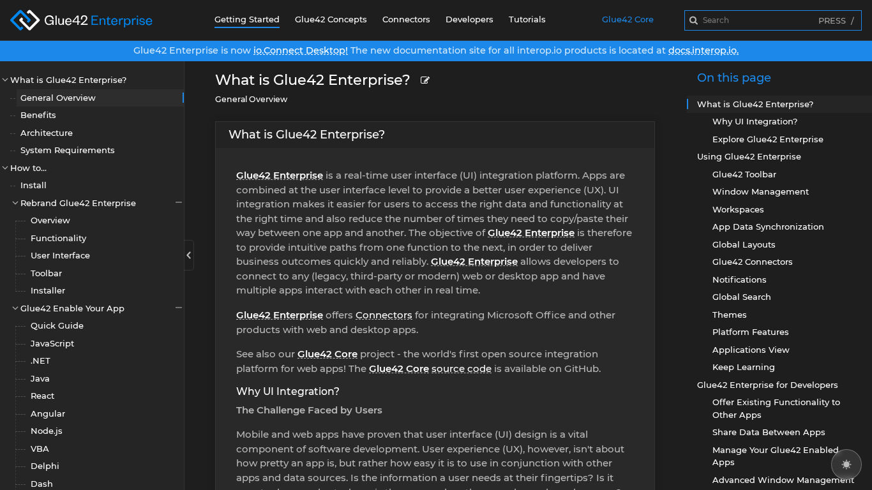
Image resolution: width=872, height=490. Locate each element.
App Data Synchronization (768, 226)
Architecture (46, 133)
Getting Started (247, 19)
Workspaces (738, 209)
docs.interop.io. (703, 50)
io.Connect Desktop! (300, 50)
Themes (729, 314)
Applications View (751, 350)
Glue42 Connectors (752, 261)
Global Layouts (744, 244)
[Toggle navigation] (189, 255)
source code (462, 368)
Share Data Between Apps (768, 432)
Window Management (760, 191)
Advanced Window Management (783, 480)
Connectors (406, 19)
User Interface (60, 255)
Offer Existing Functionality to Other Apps (776, 408)
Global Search (741, 297)
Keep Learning (743, 367)
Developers (469, 19)
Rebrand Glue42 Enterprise (78, 203)
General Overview (58, 98)
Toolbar (46, 273)
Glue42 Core (628, 19)
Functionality (58, 238)
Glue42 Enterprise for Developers (767, 385)
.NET (40, 360)
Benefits (38, 115)
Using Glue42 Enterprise (749, 156)
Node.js (47, 431)
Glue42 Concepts (331, 19)
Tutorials (527, 19)
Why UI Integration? (288, 391)
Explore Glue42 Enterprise (767, 139)
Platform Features (750, 332)
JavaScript (52, 343)
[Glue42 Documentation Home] (92, 20)
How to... (28, 168)
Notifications (739, 279)
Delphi (45, 466)
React (42, 395)
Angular (48, 413)
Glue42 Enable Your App (72, 308)
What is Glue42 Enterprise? (68, 80)
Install (33, 185)
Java (40, 378)
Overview (50, 220)
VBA (40, 448)
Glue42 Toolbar (744, 174)
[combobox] (773, 20)
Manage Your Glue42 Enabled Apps (775, 456)
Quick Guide (57, 325)
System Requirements (67, 150)
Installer (48, 290)
